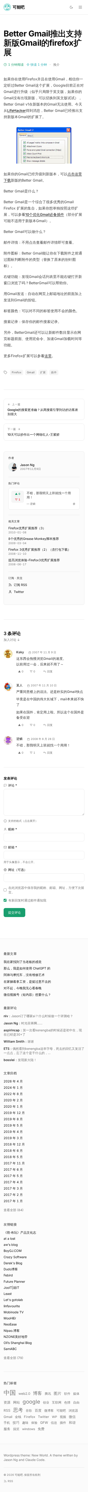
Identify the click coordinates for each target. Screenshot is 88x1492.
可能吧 (61, 1410)
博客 (37, 1393)
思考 (18, 1410)
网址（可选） (17, 870)
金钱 (18, 1417)
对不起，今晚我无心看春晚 (23, 988)
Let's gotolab (13, 1300)
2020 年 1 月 (13, 1106)
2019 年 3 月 (13, 1138)
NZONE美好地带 (16, 1337)
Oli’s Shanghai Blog (18, 1343)
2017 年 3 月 (13, 1188)
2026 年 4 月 (13, 1081)
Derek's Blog (13, 1263)
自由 (76, 1402)
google (31, 1401)
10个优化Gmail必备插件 (44, 214)
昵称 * (12, 829)
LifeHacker (16, 110)
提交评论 (14, 912)
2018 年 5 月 (13, 1157)
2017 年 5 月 (13, 1176)
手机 (7, 1422)
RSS (7, 1410)
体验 (34, 1422)
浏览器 (73, 1410)
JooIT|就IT (11, 1287)
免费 (41, 1429)
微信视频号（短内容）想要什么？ (27, 994)
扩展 (43, 372)
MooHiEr (10, 1318)
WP (54, 1417)
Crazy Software (15, 1257)
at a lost (9, 1238)
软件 (67, 1393)
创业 (46, 1402)
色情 (67, 1402)
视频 (63, 1417)
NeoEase (10, 1324)
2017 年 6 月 (13, 1169)
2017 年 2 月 (13, 1195)
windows (28, 1429)
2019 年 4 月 (13, 1132)
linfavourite (12, 1306)
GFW (44, 1423)
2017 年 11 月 (14, 1163)
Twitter (43, 1417)
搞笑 (16, 1429)
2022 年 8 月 (13, 1094)
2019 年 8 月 (13, 1119)
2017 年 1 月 (13, 1201)
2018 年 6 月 (13, 1150)
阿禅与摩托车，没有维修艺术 (24, 975)
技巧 (16, 1423)
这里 (48, 356)
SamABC (10, 1349)
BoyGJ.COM (13, 1251)
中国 (10, 1392)
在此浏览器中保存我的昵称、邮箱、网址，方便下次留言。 (46, 890)
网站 (16, 1402)
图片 (57, 1393)
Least (8, 1294)
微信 (72, 1417)
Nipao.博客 (12, 1330)
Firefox (16, 372)
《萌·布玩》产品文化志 (20, 1232)
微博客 (49, 1410)
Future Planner (14, 1281)
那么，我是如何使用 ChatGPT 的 (27, 968)
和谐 (72, 1423)
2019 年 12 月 (14, 1113)
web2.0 (24, 1394)
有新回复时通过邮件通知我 (27, 900)
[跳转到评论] (74, 504)
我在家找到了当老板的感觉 (23, 962)
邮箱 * (12, 847)
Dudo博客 (11, 1269)
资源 (7, 1402)
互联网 (56, 1402)
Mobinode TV (14, 1312)
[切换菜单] (80, 7)
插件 (54, 372)
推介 (56, 64)
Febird (8, 1275)
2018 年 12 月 (14, 1144)
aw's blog (11, 1244)
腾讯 (48, 1393)
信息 (54, 1422)
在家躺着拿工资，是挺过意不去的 (27, 981)
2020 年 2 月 (13, 1100)
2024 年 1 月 (13, 1087)
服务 (7, 1429)
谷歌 (29, 1410)
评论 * (12, 785)
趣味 (25, 1422)
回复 (50, 671)
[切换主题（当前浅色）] (71, 7)
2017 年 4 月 (13, 1182)
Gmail (31, 372)
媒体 (76, 1393)
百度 (38, 1410)
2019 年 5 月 (13, 1125)
